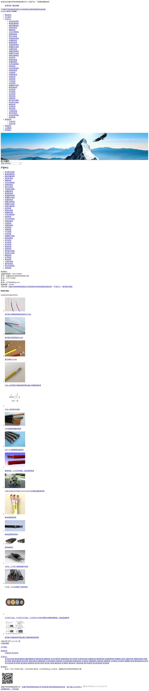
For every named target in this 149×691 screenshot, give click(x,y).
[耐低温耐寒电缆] (15, 514)
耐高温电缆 (13, 87)
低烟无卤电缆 (14, 55)
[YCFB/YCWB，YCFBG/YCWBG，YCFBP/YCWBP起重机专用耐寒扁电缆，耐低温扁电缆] (15, 614)
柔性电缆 (12, 96)
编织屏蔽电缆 (14, 25)
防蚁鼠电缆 (13, 70)
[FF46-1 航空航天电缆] (15, 406)
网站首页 (8, 15)
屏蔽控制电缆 (14, 51)
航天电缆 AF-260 (11, 359)
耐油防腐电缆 (14, 23)
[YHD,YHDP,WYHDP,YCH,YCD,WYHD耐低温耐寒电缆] (15, 487)
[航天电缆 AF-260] (15, 356)
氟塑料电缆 (13, 42)
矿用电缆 (12, 106)
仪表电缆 (12, 72)
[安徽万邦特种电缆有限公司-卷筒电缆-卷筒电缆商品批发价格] (23, 9)
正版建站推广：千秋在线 (10, 689)
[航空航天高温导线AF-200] (15, 334)
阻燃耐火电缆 (14, 47)
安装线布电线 (14, 38)
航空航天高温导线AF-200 (14, 337)
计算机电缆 (13, 111)
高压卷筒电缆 (14, 115)
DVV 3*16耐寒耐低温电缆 (14, 450)
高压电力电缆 (14, 102)
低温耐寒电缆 (14, 45)
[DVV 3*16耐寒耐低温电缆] (15, 446)
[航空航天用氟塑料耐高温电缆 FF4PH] (15, 311)
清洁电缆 (12, 92)
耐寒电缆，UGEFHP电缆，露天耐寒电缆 (19, 471)
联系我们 (8, 130)
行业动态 (12, 121)
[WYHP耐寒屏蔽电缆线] (15, 425)
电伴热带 (12, 57)
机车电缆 (12, 89)
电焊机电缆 (13, 28)
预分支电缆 (13, 36)
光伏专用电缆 (14, 32)
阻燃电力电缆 (14, 53)
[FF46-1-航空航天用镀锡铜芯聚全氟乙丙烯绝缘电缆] (15, 382)
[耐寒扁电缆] (15, 544)
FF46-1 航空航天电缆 (12, 409)
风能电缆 (12, 79)
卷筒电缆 (12, 117)
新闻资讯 (8, 119)
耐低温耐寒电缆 (10, 517)
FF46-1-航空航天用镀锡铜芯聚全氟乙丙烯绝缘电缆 (23, 385)
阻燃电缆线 (13, 34)
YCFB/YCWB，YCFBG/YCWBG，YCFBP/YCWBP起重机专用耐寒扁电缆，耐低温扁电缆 (37, 618)
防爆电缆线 (13, 62)
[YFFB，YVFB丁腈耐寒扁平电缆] (15, 563)
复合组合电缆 (14, 21)
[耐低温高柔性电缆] (15, 531)
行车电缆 (12, 81)
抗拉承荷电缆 (14, 68)
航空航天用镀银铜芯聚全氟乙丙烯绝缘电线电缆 (22, 637)
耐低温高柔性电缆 (11, 534)
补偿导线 (12, 83)
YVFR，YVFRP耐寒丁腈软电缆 (16, 587)
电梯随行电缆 (14, 85)
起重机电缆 (13, 49)
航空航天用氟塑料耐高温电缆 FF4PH (18, 314)
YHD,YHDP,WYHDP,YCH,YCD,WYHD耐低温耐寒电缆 (24, 491)
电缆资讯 (8, 126)
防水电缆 (12, 94)
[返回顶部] (5, 643)
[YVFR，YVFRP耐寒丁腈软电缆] (15, 583)
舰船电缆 (12, 30)
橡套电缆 (12, 104)
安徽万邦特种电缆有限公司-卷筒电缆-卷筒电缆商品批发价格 (30, 286)
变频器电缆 (13, 74)
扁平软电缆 (13, 113)
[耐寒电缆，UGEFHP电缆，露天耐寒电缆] (15, 467)
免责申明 (8, 5)
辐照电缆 (12, 98)
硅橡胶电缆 (13, 40)
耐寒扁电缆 (9, 547)
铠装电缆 (12, 77)
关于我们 (8, 17)
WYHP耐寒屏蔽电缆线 (13, 429)
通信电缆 (12, 109)
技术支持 (12, 124)
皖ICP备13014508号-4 (74, 687)
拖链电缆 (12, 66)
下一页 (17, 641)
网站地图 (15, 5)
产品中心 (8, 19)
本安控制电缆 (14, 64)
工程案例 (8, 128)
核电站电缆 (13, 60)
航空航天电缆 (14, 100)
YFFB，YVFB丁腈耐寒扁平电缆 (16, 566)
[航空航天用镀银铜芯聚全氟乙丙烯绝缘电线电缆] (15, 634)
